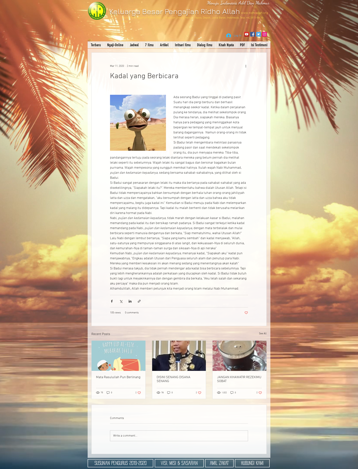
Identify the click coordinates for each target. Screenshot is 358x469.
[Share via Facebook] (112, 301)
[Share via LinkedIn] (130, 301)
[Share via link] (139, 301)
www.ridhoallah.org (254, 13)
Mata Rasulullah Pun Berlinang (118, 377)
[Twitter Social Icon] (258, 34)
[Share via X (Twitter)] (121, 301)
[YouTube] (246, 34)
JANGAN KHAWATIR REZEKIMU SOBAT (239, 379)
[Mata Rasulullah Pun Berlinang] (118, 356)
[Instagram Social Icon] (264, 34)
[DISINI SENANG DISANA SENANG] (179, 356)
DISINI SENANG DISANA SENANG (173, 379)
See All (263, 333)
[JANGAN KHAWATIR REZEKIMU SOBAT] (239, 356)
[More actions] (246, 66)
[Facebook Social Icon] (252, 34)
